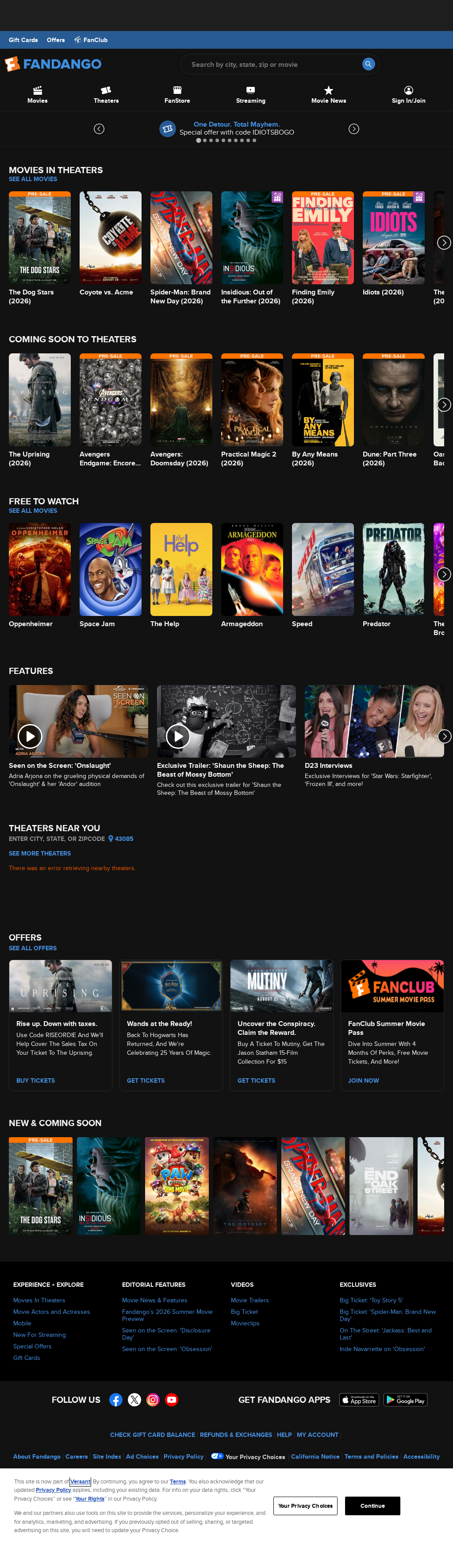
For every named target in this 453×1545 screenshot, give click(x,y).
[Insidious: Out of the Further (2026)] (109, 1186)
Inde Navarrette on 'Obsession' (382, 1348)
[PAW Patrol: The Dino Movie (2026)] (177, 1186)
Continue (373, 1506)
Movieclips (245, 1323)
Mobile (22, 1323)
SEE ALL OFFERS (33, 948)
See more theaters (40, 853)
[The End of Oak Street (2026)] (381, 1186)
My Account (317, 1434)
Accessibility (421, 1456)
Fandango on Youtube (171, 1399)
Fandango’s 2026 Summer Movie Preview (167, 1315)
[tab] (198, 140)
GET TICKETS (256, 1080)
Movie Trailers (250, 1300)
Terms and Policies (372, 1456)
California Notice (315, 1456)
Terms (178, 1481)
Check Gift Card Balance (152, 1434)
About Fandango (37, 1456)
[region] (226, 1506)
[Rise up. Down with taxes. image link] (60, 984)
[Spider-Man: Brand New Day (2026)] (313, 1186)
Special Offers (32, 1346)
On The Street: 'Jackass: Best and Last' (386, 1334)
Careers (76, 1456)
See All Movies (33, 178)
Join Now (363, 1080)
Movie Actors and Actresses (51, 1311)
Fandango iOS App (359, 1399)
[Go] (368, 64)
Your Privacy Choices (255, 1457)
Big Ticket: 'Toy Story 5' (371, 1300)
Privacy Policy (183, 1456)
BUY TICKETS (35, 1080)
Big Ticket (244, 1311)
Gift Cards (23, 39)
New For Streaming (39, 1334)
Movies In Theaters (39, 1300)
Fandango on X (134, 1399)
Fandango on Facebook (116, 1399)
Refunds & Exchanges (236, 1434)
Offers (56, 39)
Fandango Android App (406, 1399)
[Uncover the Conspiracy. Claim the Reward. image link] (281, 984)
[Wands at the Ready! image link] (171, 984)
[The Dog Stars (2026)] (41, 1186)
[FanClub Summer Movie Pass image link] (392, 984)
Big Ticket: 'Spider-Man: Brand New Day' (388, 1315)
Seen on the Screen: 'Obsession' (167, 1348)
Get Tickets (146, 1080)
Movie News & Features (155, 1300)
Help (284, 1434)
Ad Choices (142, 1456)
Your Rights (89, 1499)
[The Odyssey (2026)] (245, 1186)
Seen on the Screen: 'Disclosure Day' (166, 1334)
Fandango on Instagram (153, 1399)
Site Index (107, 1456)
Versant (80, 1481)
